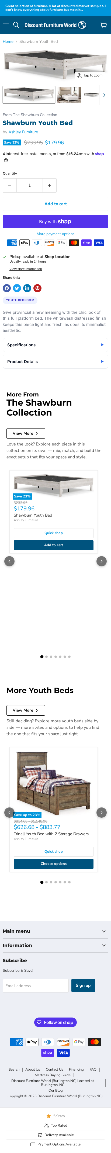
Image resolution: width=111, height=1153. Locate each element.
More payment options (56, 234)
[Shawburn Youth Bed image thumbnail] (29, 94)
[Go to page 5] (60, 657)
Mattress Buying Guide (53, 1075)
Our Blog (55, 1090)
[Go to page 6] (65, 657)
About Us (32, 1069)
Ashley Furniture (23, 132)
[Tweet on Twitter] (17, 288)
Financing (76, 1069)
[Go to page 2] (46, 657)
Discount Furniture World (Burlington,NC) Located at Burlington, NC (52, 1082)
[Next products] (101, 561)
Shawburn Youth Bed (33, 515)
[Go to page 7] (69, 657)
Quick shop (53, 533)
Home (8, 41)
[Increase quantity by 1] (50, 185)
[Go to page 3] (51, 657)
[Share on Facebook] (7, 288)
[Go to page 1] (41, 657)
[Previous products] (9, 561)
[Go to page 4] (55, 657)
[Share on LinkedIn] (27, 288)
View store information (25, 269)
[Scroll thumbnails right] (103, 95)
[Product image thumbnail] (69, 94)
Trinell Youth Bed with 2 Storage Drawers (51, 834)
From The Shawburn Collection (30, 115)
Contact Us (54, 1069)
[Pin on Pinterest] (37, 288)
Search (14, 1069)
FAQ (93, 1069)
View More (23, 433)
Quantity (10, 174)
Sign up (83, 985)
